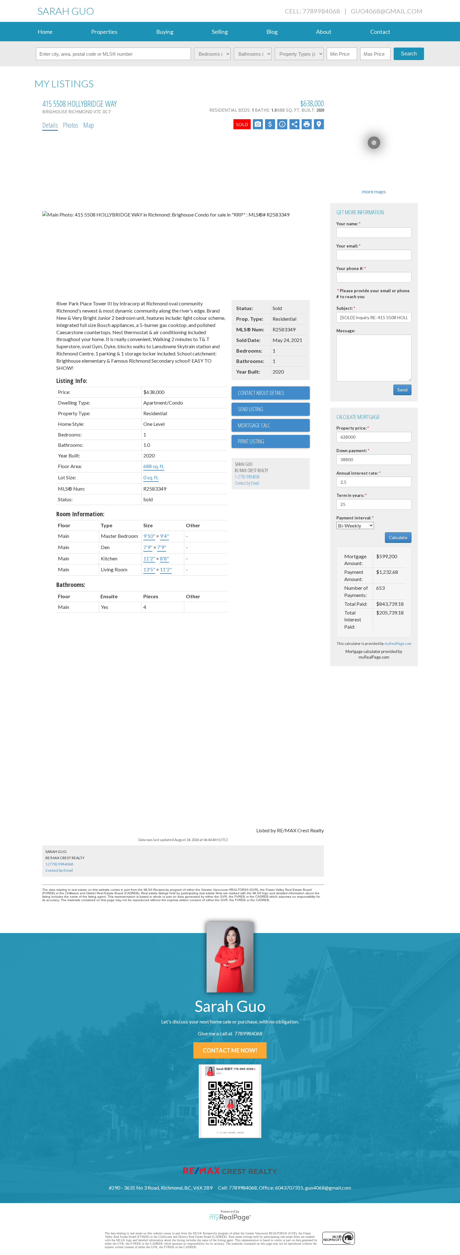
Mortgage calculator (274, 425)
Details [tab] (50, 125)
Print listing (251, 441)
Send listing (250, 409)
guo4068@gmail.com (386, 11)
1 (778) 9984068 (247, 477)
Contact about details (261, 392)
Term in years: (350, 495)
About (323, 31)
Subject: (344, 308)
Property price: (351, 428)
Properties (104, 31)
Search (409, 53)
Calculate (398, 537)
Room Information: (80, 514)
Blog (272, 31)
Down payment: (351, 450)
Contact (380, 31)
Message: (345, 330)
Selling (220, 31)
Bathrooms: (70, 584)
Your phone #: (349, 268)
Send (402, 389)
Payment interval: (353, 517)
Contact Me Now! (230, 1050)
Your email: (347, 245)
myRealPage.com (398, 643)
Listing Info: (71, 380)
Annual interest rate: (357, 473)
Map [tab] (88, 125)
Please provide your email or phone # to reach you (373, 293)
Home (45, 31)
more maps (374, 191)
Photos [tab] (70, 125)
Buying (164, 31)
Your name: (347, 223)
